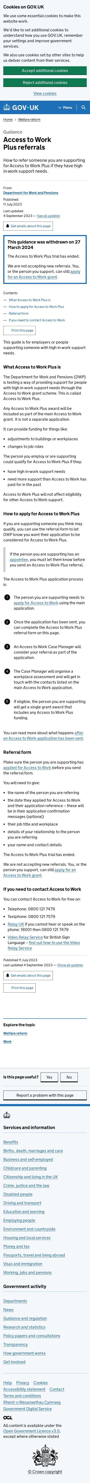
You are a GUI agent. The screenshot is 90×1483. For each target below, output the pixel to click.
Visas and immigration (22, 1263)
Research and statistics (24, 1327)
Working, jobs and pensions (27, 1272)
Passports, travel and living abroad (34, 1255)
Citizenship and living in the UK (30, 1176)
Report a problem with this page (45, 1095)
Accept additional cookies (45, 70)
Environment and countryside (29, 1228)
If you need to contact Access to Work (37, 320)
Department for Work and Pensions (30, 193)
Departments (15, 1300)
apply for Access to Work (36, 602)
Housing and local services (27, 1237)
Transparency (15, 1344)
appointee (19, 559)
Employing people (19, 1220)
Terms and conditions (22, 1395)
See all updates (48, 216)
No (72, 1077)
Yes (52, 1077)
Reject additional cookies (45, 82)
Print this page (22, 330)
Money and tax (16, 1246)
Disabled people (18, 1194)
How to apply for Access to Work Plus (36, 307)
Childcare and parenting (25, 1168)
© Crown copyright (45, 1471)
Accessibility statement (24, 1389)
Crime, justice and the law (26, 1185)
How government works (24, 1353)
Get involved (14, 1361)
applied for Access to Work (27, 767)
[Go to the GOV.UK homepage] (21, 107)
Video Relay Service (25, 937)
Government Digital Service (27, 1408)
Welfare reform (29, 119)
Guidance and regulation (25, 1318)
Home (7, 119)
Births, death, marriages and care (33, 1150)
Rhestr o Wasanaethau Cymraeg (32, 1402)
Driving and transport (22, 1202)
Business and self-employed (28, 1159)
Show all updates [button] (70, 965)
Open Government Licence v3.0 (31, 1430)
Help (7, 1382)
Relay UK (16, 924)
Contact (57, 1389)
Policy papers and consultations (31, 1335)
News (8, 1309)
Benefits (10, 1141)
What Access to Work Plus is (29, 300)
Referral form (19, 313)
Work (7, 1041)
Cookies (40, 1382)
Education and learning (23, 1211)
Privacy (22, 1382)
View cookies (45, 93)
